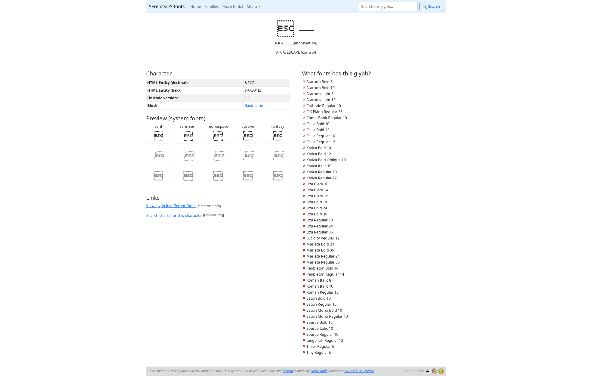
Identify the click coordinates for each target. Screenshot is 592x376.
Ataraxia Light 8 (319, 93)
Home (195, 6)
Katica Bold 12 (318, 153)
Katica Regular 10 (321, 171)
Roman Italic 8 (318, 280)
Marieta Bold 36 (320, 250)
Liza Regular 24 (319, 226)
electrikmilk (319, 371)
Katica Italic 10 (318, 165)
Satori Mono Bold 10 (324, 310)
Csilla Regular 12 (320, 141)
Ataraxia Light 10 (321, 99)
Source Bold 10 (319, 322)
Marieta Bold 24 (320, 244)
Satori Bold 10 (318, 298)
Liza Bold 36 (316, 214)
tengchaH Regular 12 (324, 340)
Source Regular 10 (322, 334)
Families (212, 6)
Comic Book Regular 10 (326, 117)
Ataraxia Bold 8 (319, 81)
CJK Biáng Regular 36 (324, 111)
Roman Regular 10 (322, 292)
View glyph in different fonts (171, 205)
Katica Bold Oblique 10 (326, 159)
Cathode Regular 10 (323, 105)
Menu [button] (252, 6)
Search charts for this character (174, 215)
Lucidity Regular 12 (322, 238)
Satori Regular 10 (321, 304)
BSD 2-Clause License (359, 371)
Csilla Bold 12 (317, 129)
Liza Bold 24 (316, 208)
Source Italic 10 (319, 328)
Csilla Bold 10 (317, 123)
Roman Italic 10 (319, 286)
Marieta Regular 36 (323, 262)
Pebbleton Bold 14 (322, 268)
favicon (288, 371)
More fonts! (232, 6)
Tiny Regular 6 (318, 352)
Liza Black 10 (317, 183)
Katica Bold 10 (318, 147)
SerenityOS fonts (167, 6)
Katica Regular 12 (321, 177)
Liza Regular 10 (319, 220)
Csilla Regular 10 (320, 135)
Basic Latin (254, 105)
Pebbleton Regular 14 (325, 274)
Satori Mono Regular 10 (327, 316)
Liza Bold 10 (316, 202)
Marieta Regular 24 (323, 256)
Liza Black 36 (317, 196)
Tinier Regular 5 (320, 346)
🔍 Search (431, 6)
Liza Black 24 (317, 190)
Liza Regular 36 (319, 232)
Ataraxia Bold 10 (320, 87)
